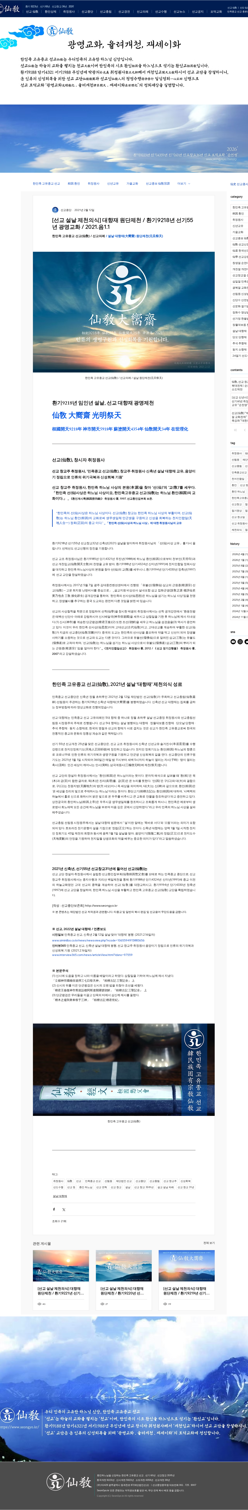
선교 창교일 (238, 517)
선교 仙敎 (232, 7)
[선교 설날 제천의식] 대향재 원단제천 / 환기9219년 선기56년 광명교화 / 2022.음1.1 (184, 1291)
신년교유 (113, 183)
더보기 (181, 183)
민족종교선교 (239, 472)
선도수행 (58, 1187)
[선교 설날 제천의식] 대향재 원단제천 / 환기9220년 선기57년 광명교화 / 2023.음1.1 (122, 1291)
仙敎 (69, 1181)
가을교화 (132, 183)
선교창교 (237, 504)
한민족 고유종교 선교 (46, 183)
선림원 (108, 1181)
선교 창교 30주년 (144, 1187)
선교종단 (141, 1181)
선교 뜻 (71, 1187)
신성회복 (186, 1181)
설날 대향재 (60, 1196)
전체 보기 (209, 1243)
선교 (78, 1181)
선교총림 (155, 1181)
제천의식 (237, 529)
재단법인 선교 (124, 1181)
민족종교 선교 (93, 1181)
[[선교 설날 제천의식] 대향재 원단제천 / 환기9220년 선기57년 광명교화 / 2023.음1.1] (124, 1265)
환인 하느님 (85, 1187)
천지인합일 (238, 478)
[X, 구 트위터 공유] (63, 1209)
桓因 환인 (74, 183)
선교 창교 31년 (186, 1187)
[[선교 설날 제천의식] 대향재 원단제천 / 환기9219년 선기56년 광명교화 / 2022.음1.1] (187, 1265)
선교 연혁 (101, 1187)
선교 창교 (116, 1187)
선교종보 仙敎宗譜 (158, 183)
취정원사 (93, 183)
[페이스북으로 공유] (54, 1209)
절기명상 (237, 510)
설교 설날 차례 (166, 1187)
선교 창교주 (170, 1181)
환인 (234, 485)
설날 (127, 1187)
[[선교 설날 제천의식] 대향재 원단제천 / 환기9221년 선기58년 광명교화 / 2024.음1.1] (61, 1265)
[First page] (235, 430)
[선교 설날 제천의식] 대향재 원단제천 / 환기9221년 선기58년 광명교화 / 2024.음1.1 (59, 1291)
